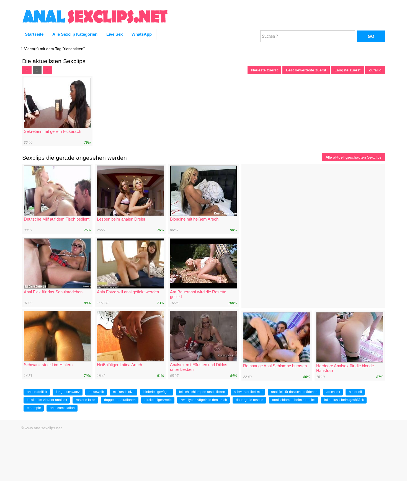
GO (371, 36)
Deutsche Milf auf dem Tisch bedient (56, 219)
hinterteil (355, 392)
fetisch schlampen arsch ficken (202, 392)
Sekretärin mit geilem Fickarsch (52, 131)
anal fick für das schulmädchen (294, 392)
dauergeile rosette (249, 400)
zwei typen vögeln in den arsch (204, 400)
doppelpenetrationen (120, 400)
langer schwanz (68, 392)
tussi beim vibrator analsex (47, 400)
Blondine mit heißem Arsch (194, 219)
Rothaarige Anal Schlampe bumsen (275, 365)
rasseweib (96, 392)
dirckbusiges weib (158, 400)
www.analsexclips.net (43, 428)
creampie (34, 408)
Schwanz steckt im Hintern (48, 364)
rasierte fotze (85, 400)
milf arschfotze (124, 392)
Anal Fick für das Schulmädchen (53, 291)
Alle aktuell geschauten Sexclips (354, 157)
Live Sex (114, 34)
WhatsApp (142, 34)
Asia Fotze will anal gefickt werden (128, 291)
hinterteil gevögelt (156, 392)
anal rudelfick (37, 392)
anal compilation (62, 408)
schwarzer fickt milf (248, 392)
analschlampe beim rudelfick (293, 400)
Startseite (34, 34)
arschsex (333, 392)
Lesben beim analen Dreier (121, 219)
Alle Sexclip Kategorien (74, 34)
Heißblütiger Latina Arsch (119, 364)
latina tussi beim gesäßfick (344, 400)
